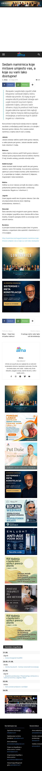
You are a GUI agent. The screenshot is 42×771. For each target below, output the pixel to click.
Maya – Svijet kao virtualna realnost (8, 335)
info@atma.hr (11, 733)
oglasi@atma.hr (19, 738)
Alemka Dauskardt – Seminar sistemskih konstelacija (22, 667)
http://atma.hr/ (21, 361)
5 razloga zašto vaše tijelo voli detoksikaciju (30, 335)
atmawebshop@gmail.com (15, 744)
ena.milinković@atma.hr (15, 759)
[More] (32, 85)
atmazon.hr (35, 740)
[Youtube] (30, 376)
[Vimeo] (25, 376)
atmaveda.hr (36, 746)
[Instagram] (16, 376)
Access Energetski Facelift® (13, 658)
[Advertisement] (21, 29)
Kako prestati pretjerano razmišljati (16, 687)
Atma (5, 80)
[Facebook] (12, 376)
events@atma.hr (12, 752)
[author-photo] (21, 355)
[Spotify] (21, 376)
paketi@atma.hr (15, 765)
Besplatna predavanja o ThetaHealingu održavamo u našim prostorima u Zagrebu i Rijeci (21, 677)
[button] (3, 54)
